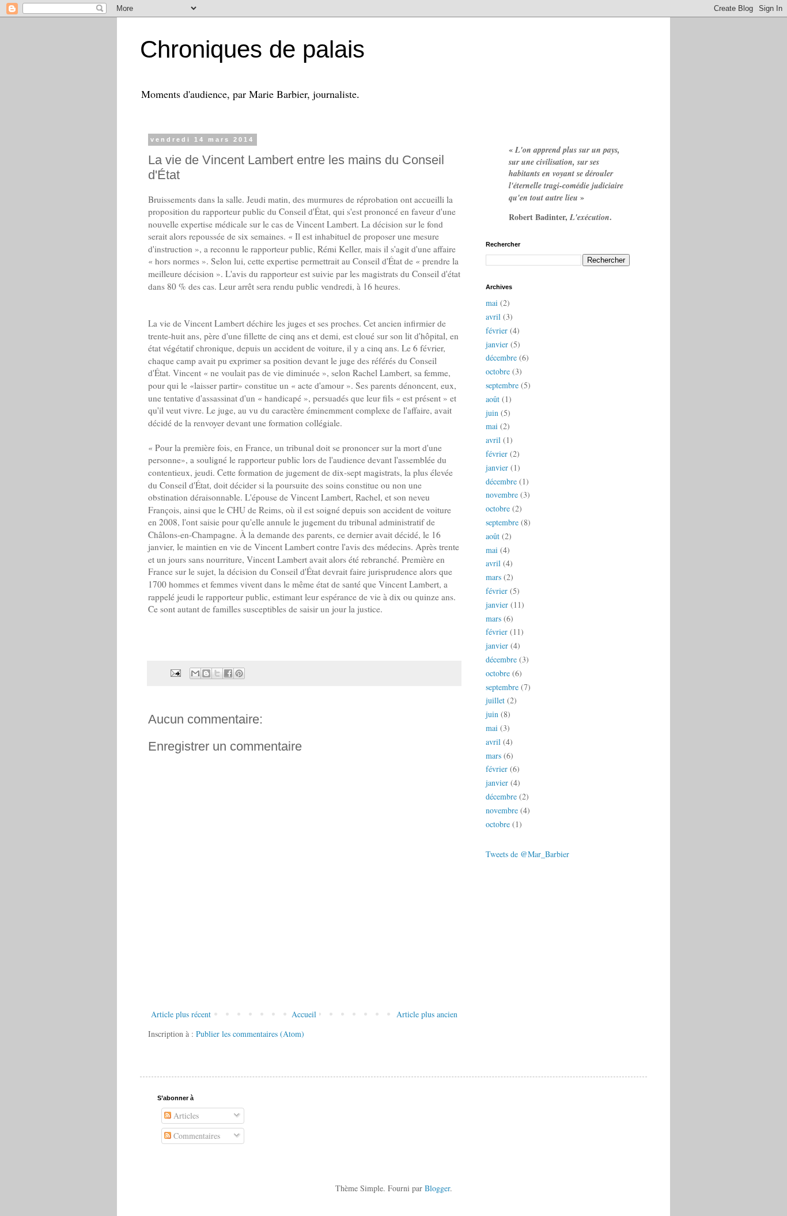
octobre (498, 371)
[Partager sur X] (217, 673)
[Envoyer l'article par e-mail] (175, 672)
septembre (502, 385)
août (493, 398)
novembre (502, 494)
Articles (185, 1115)
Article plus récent (181, 1014)
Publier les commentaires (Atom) (250, 1033)
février (497, 330)
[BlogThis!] (206, 673)
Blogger (437, 1188)
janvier (497, 344)
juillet (495, 700)
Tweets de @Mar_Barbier (527, 853)
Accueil (304, 1014)
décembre (501, 357)
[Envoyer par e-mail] (195, 673)
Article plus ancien (426, 1014)
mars (493, 576)
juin (492, 412)
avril (493, 316)
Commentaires (195, 1135)
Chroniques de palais (252, 49)
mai (492, 302)
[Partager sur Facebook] (228, 673)
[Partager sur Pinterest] (239, 673)
